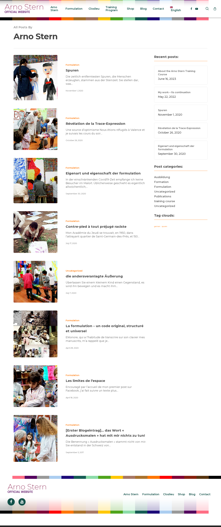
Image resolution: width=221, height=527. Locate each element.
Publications (162, 196)
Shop (181, 494)
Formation (161, 182)
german (157, 226)
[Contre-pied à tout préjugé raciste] (35, 232)
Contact (204, 494)
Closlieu (168, 494)
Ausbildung (162, 177)
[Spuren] (35, 77)
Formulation (72, 65)
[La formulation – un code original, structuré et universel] (35, 334)
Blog (192, 494)
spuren (164, 226)
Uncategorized (74, 270)
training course (164, 201)
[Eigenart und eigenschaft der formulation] (35, 180)
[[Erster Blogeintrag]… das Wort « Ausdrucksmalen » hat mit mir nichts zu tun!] (35, 438)
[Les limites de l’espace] (35, 386)
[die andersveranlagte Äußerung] (35, 282)
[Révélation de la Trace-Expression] (35, 129)
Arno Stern (130, 494)
